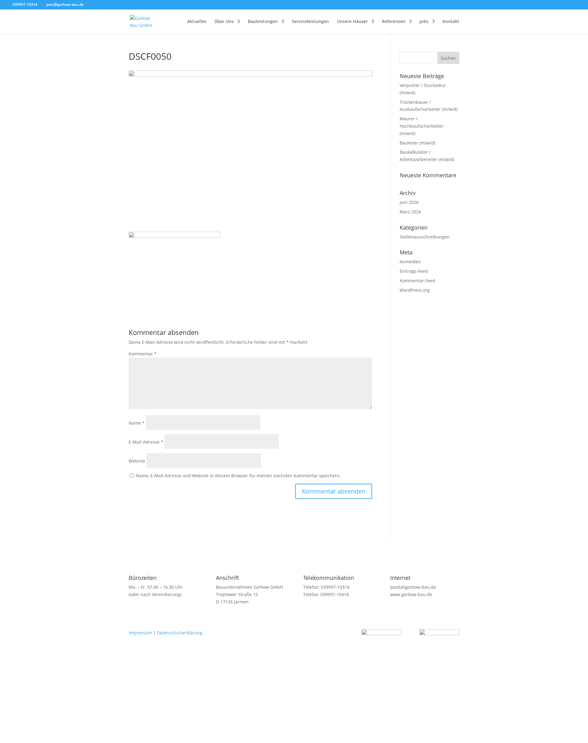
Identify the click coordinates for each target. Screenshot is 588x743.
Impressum (140, 633)
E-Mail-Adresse (146, 442)
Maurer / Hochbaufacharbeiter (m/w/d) (421, 126)
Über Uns (224, 21)
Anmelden (410, 262)
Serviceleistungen (310, 21)
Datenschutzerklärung (179, 633)
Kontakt (451, 21)
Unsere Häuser (352, 21)
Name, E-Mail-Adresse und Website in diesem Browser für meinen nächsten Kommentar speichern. (238, 475)
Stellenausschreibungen (425, 237)
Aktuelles (196, 21)
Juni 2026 (409, 202)
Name (137, 423)
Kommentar (142, 354)
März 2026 (410, 212)
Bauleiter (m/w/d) (417, 143)
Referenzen (393, 21)
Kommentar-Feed (417, 280)
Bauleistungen (263, 21)
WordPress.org (415, 290)
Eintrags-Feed (414, 271)
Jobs (424, 21)
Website (137, 461)
